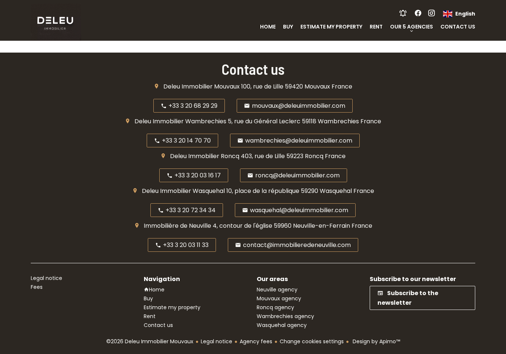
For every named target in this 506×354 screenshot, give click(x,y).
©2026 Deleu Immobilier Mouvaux (149, 341)
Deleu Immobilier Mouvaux (201, 86)
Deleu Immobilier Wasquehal (183, 191)
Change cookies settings (312, 341)
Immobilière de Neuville (177, 225)
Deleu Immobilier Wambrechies (180, 121)
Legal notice (216, 341)
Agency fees (256, 341)
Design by (375, 341)
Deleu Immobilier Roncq (204, 156)
